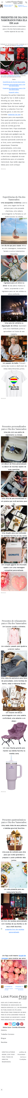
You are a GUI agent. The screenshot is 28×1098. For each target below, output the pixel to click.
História (4, 1030)
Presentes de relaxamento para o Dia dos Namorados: (14, 89)
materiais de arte (14, 114)
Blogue (3, 1038)
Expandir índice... (14, 92)
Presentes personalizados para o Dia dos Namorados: (14, 85)
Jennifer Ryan (19, 45)
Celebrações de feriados (14, 75)
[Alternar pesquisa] (26, 2)
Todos (5, 75)
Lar (1, 75)
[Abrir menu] (2, 2)
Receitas (4, 1042)
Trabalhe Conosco (7, 1034)
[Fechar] (1, 1089)
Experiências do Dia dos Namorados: (14, 82)
